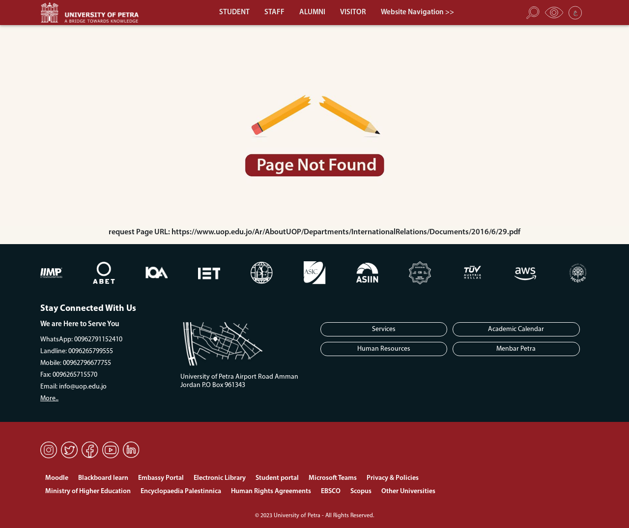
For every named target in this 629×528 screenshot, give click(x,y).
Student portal (277, 478)
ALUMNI (312, 12)
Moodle (56, 478)
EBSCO (331, 491)
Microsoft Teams (333, 478)
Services (384, 329)
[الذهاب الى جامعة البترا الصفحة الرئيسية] (94, 12)
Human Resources (383, 349)
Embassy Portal (161, 478)
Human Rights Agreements (271, 491)
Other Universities (408, 491)
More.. (49, 398)
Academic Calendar (516, 329)
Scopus (361, 491)
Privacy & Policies (393, 478)
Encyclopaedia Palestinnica (181, 491)
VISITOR (353, 12)
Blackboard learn (103, 478)
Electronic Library (220, 478)
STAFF (274, 12)
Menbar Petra (516, 349)
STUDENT (234, 12)
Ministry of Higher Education (88, 491)
